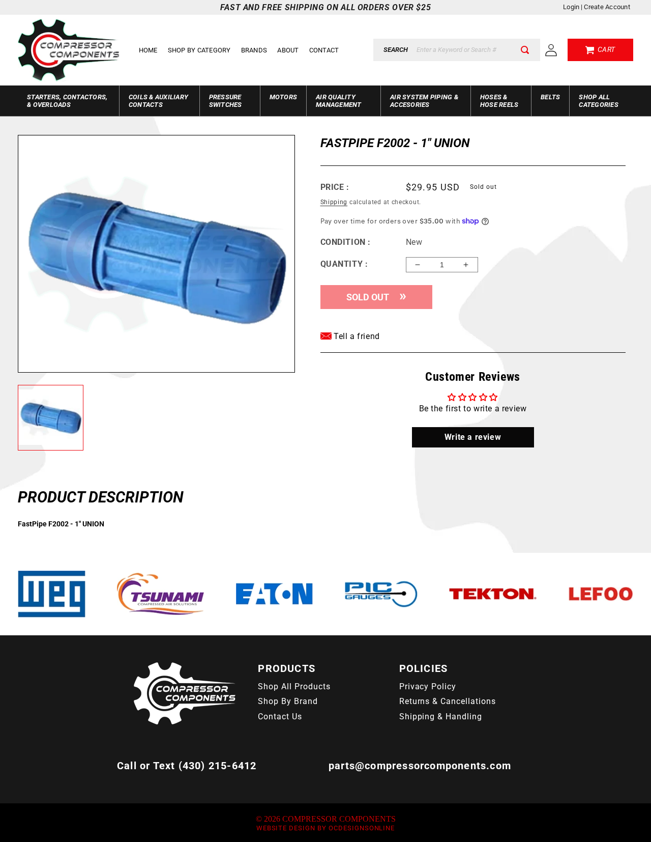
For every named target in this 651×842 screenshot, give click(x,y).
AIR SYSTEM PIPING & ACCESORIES (424, 100)
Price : (334, 187)
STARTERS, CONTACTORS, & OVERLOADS (67, 100)
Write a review (473, 437)
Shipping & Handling (440, 716)
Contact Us (280, 716)
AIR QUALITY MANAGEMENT (339, 100)
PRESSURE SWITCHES (225, 100)
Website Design (285, 828)
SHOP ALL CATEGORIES (598, 100)
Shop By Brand (287, 701)
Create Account (607, 7)
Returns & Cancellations (447, 701)
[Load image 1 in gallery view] (50, 418)
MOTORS (284, 97)
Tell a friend (356, 336)
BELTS (550, 97)
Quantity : (344, 264)
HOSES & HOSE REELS (499, 100)
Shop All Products (294, 686)
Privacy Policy (427, 686)
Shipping (334, 202)
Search (395, 49)
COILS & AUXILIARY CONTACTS (158, 100)
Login (571, 7)
